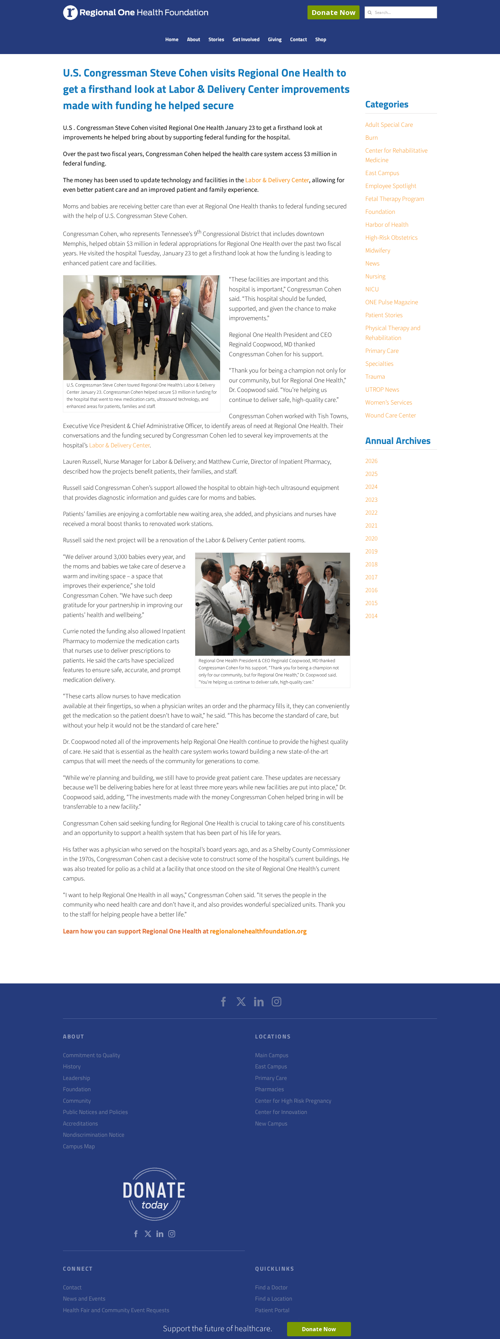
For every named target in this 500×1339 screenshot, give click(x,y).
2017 (371, 577)
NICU (372, 289)
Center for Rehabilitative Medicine (396, 155)
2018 (371, 564)
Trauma (375, 376)
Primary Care (382, 351)
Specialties (379, 363)
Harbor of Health (387, 224)
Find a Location (273, 1298)
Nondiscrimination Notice (93, 1135)
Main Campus (271, 1055)
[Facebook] (223, 1002)
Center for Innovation (281, 1112)
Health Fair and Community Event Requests (116, 1310)
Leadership (76, 1078)
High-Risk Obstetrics (391, 237)
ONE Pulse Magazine (391, 302)
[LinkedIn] (259, 1002)
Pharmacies (269, 1089)
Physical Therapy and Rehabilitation (392, 333)
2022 (371, 512)
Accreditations (80, 1123)
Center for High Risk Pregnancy (293, 1101)
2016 (371, 590)
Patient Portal (272, 1310)
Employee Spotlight (390, 186)
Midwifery (377, 250)
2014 (371, 616)
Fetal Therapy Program (394, 199)
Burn (371, 137)
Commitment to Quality (91, 1055)
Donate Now (333, 12)
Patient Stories (384, 315)
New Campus (271, 1123)
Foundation (380, 212)
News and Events (84, 1298)
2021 (371, 525)
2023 (371, 499)
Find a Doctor (271, 1287)
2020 (371, 538)
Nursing (375, 276)
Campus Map (79, 1146)
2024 (371, 487)
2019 (371, 551)
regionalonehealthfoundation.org (258, 931)
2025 (371, 474)
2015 (371, 603)
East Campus (382, 173)
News (372, 263)
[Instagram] (276, 1002)
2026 (371, 461)
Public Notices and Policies (95, 1112)
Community (77, 1101)
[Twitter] (241, 1002)
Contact (72, 1287)
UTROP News (382, 389)
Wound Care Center (390, 415)
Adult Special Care (389, 125)
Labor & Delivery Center (277, 180)
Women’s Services (388, 402)
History (72, 1066)
